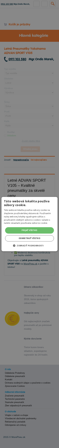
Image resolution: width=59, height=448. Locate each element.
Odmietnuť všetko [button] (29, 238)
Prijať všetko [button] (29, 230)
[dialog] (29, 224)
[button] (29, 245)
